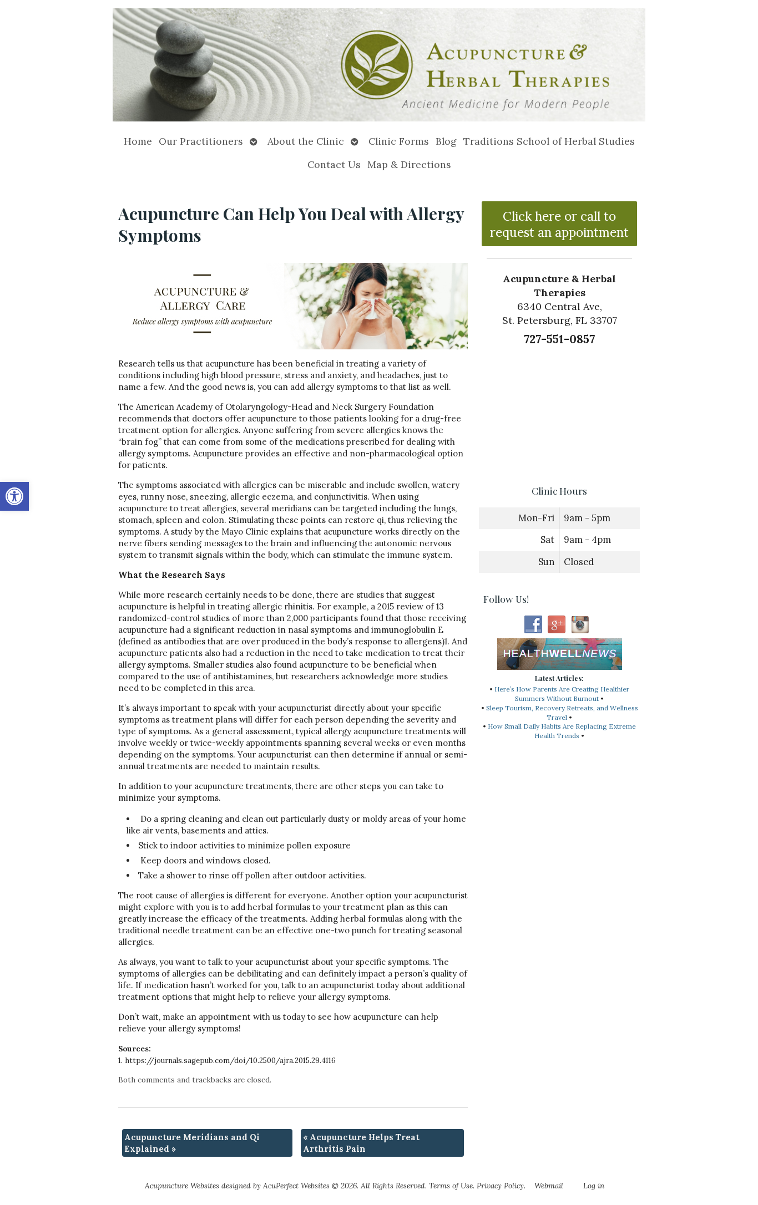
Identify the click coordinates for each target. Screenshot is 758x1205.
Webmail (548, 1186)
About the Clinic (305, 141)
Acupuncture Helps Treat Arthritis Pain (361, 1143)
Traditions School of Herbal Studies (549, 141)
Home (138, 141)
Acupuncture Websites (182, 1186)
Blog (446, 141)
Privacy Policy (500, 1186)
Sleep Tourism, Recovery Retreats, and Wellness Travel (562, 712)
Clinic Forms (398, 141)
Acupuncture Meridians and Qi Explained (192, 1143)
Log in (593, 1186)
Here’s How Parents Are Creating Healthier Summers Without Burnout (561, 694)
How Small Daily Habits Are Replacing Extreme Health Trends (562, 731)
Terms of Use (451, 1186)
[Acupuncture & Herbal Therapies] (379, 64)
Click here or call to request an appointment (559, 224)
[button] (14, 496)
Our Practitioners (201, 141)
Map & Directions (409, 164)
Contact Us (334, 164)
